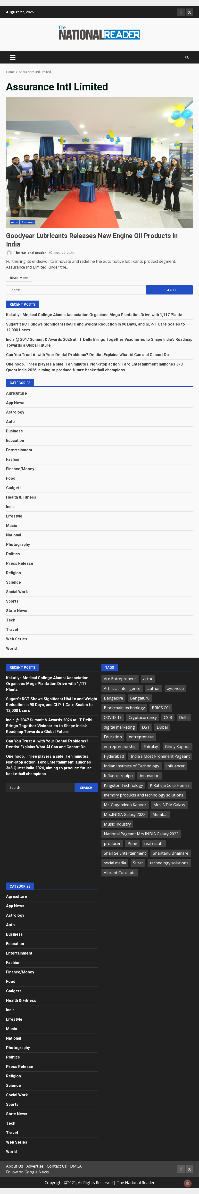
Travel (12, 629)
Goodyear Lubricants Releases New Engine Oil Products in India (99, 162)
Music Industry (117, 824)
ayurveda (175, 688)
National (13, 535)
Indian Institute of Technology (131, 766)
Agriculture (16, 393)
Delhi (184, 717)
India (10, 506)
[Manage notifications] (187, 1183)
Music (11, 525)
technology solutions (169, 863)
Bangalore (113, 698)
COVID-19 (113, 717)
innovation (149, 775)
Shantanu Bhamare (170, 853)
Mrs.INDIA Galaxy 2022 (124, 814)
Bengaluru (139, 698)
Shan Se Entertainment (125, 853)
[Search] (187, 57)
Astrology (15, 412)
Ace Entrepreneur (120, 678)
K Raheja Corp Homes (170, 785)
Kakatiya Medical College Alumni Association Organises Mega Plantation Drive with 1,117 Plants (94, 314)
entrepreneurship (120, 746)
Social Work (17, 591)
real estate (154, 843)
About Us (14, 1166)
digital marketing (119, 727)
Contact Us (57, 1166)
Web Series (16, 639)
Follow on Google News (27, 1172)
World (11, 648)
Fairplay (151, 746)
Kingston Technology (123, 785)
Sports (12, 601)
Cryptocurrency (143, 717)
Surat (138, 863)
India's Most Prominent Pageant (160, 756)
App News (15, 402)
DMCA (76, 1166)
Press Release (19, 563)
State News (16, 610)
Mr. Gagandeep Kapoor (125, 804)
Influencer (175, 766)
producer (112, 843)
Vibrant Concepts (119, 872)
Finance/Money (20, 469)
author (153, 688)
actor (148, 678)
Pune (132, 843)
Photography (18, 544)
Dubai (162, 727)
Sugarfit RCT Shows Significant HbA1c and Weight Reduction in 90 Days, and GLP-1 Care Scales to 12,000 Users (51, 705)
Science (13, 582)
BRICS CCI (161, 707)
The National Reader (29, 253)
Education (15, 440)
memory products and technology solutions (143, 795)
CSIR (168, 717)
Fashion (13, 459)
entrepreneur (141, 737)
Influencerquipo (118, 775)
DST (146, 727)
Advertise (34, 1166)
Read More (19, 277)
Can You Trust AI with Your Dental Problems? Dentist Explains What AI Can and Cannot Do (87, 354)
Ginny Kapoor (177, 746)
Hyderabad (114, 756)
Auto (14, 222)
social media (115, 863)
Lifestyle (14, 516)
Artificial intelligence (122, 688)
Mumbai (159, 814)
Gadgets (14, 488)
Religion (13, 573)
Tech (10, 620)
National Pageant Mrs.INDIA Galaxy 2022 (141, 833)
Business (28, 222)
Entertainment (19, 450)
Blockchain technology (124, 707)
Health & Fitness (21, 497)
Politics (13, 554)
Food (10, 478)
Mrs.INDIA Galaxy (169, 804)
